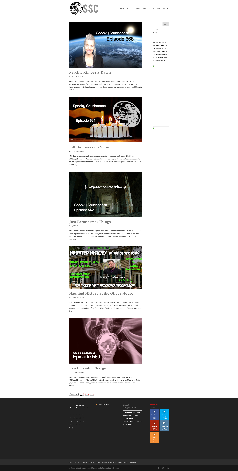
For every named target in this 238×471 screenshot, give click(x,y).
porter (154, 42)
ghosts (155, 57)
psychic (164, 42)
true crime (164, 48)
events (165, 45)
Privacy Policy (122, 462)
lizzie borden (160, 54)
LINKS (98, 462)
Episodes (136, 8)
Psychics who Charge (87, 368)
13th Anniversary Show (89, 147)
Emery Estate (155, 36)
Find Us (91, 462)
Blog (122, 8)
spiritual (160, 39)
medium (165, 54)
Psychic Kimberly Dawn (90, 72)
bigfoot (159, 48)
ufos (160, 42)
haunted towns (156, 51)
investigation (162, 33)
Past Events (81, 297)
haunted (165, 39)
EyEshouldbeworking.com (110, 468)
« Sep (71, 428)
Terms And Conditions (109, 462)
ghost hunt (156, 33)
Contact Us (161, 8)
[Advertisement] (161, 98)
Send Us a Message (130, 421)
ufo (163, 60)
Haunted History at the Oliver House (101, 293)
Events (151, 8)
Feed (144, 8)
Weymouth (160, 57)
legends (165, 57)
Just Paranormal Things (90, 222)
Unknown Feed (103, 404)
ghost (155, 60)
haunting (159, 60)
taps (157, 42)
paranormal (158, 45)
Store (128, 8)
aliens (155, 48)
